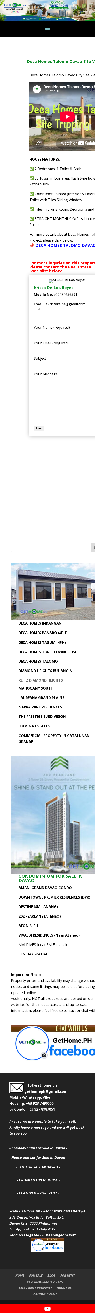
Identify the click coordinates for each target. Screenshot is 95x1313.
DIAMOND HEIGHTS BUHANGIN (45, 670)
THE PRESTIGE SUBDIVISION (42, 716)
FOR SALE (36, 1275)
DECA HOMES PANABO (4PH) (43, 632)
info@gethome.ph (40, 1085)
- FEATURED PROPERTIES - (38, 1193)
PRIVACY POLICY (45, 1293)
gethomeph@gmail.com (45, 1091)
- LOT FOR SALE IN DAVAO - (38, 1166)
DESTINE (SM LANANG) (38, 906)
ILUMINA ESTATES (34, 726)
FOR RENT (67, 1275)
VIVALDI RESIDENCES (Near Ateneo (48, 935)
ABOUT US (64, 1287)
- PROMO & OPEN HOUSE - (38, 1179)
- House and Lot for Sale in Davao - (38, 1157)
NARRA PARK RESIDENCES (40, 707)
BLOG (51, 1275)
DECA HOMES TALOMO (38, 661)
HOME (19, 1275)
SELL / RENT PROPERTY (35, 1287)
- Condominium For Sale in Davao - (38, 1148)
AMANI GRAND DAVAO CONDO (45, 887)
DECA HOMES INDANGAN (40, 623)
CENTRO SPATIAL (33, 954)
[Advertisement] (47, 485)
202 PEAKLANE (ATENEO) (40, 916)
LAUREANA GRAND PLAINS (41, 697)
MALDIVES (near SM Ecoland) (43, 944)
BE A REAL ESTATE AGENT (45, 1282)
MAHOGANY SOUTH (36, 688)
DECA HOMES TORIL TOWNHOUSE (48, 651)
